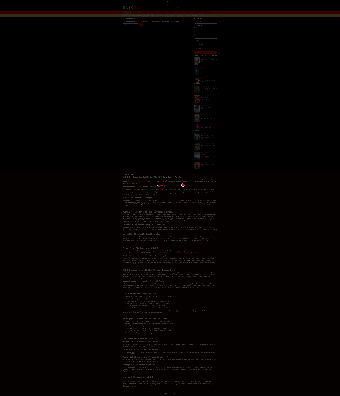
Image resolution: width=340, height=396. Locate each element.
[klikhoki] (170, 198)
